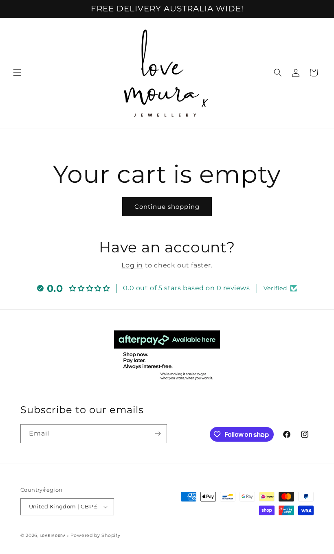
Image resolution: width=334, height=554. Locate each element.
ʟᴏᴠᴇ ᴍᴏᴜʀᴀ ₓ (54, 535)
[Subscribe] (158, 433)
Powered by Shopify (95, 535)
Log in (132, 265)
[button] (17, 72)
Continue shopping (167, 206)
